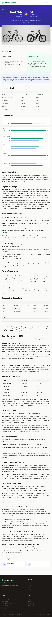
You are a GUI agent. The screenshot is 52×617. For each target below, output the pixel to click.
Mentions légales (31, 603)
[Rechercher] (46, 2)
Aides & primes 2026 (6, 599)
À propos (29, 598)
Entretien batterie (5, 606)
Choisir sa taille (5, 601)
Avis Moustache (31, 582)
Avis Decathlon (31, 583)
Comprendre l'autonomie (7, 603)
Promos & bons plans (6, 598)
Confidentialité (31, 605)
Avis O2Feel (30, 591)
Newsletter (30, 601)
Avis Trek (29, 589)
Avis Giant (30, 587)
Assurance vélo (5, 605)
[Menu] (49, 2)
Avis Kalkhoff (30, 585)
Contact (29, 599)
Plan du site (30, 606)
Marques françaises (6, 608)
